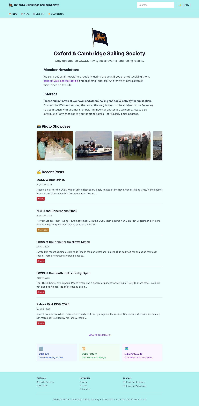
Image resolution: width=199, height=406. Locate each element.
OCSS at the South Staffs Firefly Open (63, 273)
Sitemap (84, 382)
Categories (85, 389)
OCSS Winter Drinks (51, 180)
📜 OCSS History (56, 14)
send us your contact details (61, 80)
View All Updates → (99, 334)
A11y (187, 5)
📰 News (25, 14)
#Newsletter (43, 230)
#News (41, 199)
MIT (111, 399)
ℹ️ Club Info (38, 14)
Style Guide (42, 385)
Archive (83, 385)
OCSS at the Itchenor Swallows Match (63, 242)
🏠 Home (13, 14)
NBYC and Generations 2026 (57, 211)
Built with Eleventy (45, 382)
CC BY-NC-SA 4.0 (136, 399)
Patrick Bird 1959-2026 (53, 304)
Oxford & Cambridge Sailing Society (36, 4)
